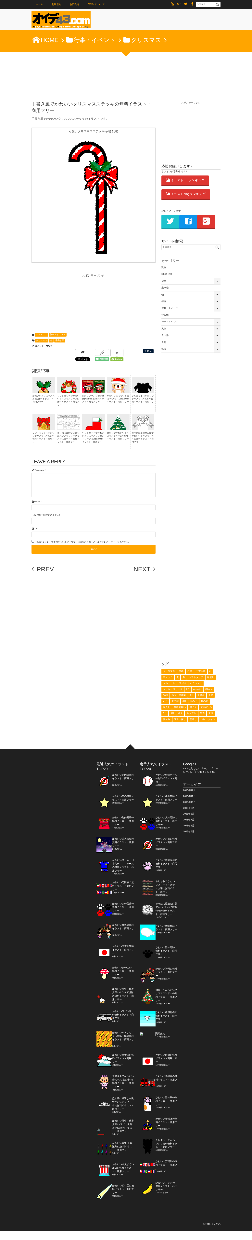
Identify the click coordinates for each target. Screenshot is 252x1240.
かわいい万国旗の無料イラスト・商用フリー (123, 886)
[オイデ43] (61, 20)
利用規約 (56, 4)
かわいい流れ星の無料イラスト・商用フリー (123, 1189)
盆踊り (193, 719)
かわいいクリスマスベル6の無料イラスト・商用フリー (43, 399)
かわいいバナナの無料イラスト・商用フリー (166, 1186)
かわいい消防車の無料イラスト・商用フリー (166, 1080)
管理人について (96, 4)
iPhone (208, 689)
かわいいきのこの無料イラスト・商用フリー (123, 971)
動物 (163, 349)
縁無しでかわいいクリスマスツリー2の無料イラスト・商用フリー (118, 436)
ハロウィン (196, 683)
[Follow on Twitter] (185, 4)
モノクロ (168, 677)
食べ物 (165, 335)
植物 (163, 301)
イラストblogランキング (188, 194)
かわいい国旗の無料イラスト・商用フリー (123, 950)
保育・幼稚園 (179, 695)
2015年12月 (189, 790)
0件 (50, 346)
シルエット (169, 683)
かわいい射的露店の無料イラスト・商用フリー (123, 821)
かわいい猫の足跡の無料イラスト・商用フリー (166, 951)
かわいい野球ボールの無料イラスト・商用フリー (166, 778)
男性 (202, 713)
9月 (172, 713)
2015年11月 (189, 796)
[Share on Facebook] (192, 4)
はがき (182, 683)
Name (37, 501)
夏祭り (200, 695)
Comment (39, 470)
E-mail (38, 515)
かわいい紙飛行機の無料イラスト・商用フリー (166, 1016)
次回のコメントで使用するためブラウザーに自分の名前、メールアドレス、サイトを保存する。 (83, 542)
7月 (192, 695)
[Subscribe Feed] (172, 4)
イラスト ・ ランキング (188, 180)
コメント (39, 346)
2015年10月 (189, 802)
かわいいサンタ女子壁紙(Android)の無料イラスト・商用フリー (93, 399)
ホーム (39, 4)
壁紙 (163, 281)
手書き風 (60, 340)
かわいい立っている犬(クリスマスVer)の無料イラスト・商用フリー (118, 399)
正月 (165, 701)
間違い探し (167, 274)
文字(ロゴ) (206, 707)
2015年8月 (188, 813)
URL (36, 528)
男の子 (193, 707)
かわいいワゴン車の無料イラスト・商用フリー (123, 1015)
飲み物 (165, 315)
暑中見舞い (180, 707)
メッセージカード (172, 689)
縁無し (210, 677)
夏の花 (175, 701)
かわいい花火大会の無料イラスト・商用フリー (123, 842)
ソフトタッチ (196, 677)
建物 (163, 267)
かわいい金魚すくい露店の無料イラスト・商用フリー (123, 1168)
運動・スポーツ (169, 308)
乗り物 (165, 287)
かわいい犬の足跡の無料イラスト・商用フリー (123, 907)
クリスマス (41, 334)
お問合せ (74, 4)
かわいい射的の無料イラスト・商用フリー (123, 778)
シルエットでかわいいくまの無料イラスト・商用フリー (166, 1144)
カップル (191, 713)
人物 (163, 328)
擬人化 (166, 707)
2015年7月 (188, 819)
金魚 (180, 713)
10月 (165, 695)
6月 (165, 713)
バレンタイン (208, 719)
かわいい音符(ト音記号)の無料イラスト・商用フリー (122, 1146)
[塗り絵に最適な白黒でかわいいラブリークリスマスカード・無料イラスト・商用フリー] (68, 427)
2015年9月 (188, 808)
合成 (210, 695)
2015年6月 (188, 825)
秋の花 (204, 701)
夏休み (166, 719)
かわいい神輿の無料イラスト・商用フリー (123, 928)
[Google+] (179, 4)
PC (187, 689)
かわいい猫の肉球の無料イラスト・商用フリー (166, 864)
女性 (210, 713)
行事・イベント (57, 334)
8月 (184, 701)
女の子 (193, 701)
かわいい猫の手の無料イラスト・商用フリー (166, 1101)
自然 (163, 342)
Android (197, 689)
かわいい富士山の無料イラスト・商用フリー (123, 1058)
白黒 (189, 671)
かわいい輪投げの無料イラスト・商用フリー (166, 1122)
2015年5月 (188, 831)
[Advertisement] (61, 303)
